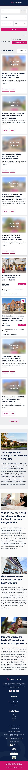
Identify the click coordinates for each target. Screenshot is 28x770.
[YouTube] (17, 691)
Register (6, 89)
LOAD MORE (14, 421)
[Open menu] (4, 3)
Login (12, 89)
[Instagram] (14, 691)
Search (14, 29)
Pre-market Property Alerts (19, 42)
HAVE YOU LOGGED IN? (17, 39)
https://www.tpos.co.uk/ (14, 741)
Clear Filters (24, 35)
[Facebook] (10, 691)
